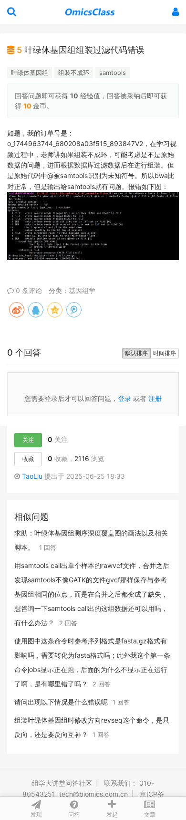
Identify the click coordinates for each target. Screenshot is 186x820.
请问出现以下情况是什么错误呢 (61, 702)
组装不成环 (73, 72)
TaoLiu (32, 476)
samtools (112, 72)
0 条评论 (28, 290)
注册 (155, 398)
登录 (124, 398)
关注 (28, 439)
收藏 (28, 459)
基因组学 (82, 290)
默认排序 (136, 353)
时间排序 (164, 353)
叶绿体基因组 (29, 72)
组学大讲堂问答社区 (62, 783)
